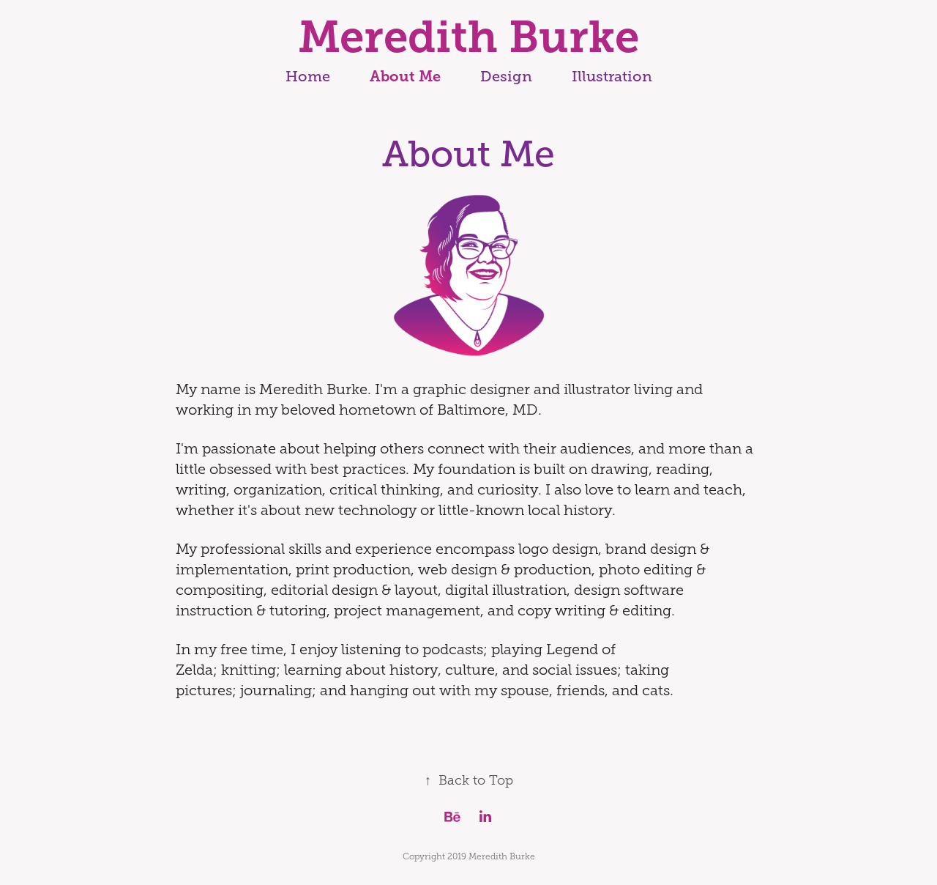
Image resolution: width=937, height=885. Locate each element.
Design (506, 76)
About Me (405, 76)
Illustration (612, 76)
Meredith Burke (468, 37)
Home (307, 76)
